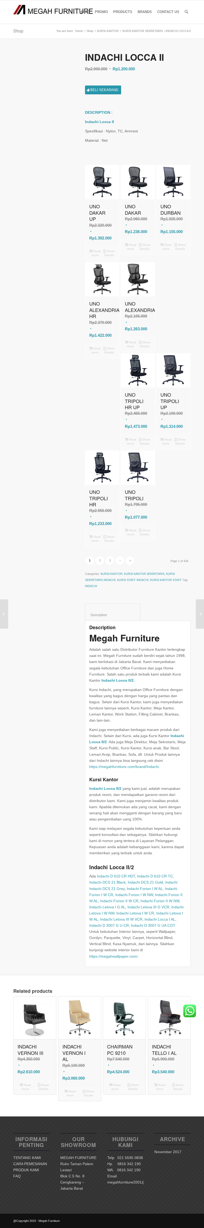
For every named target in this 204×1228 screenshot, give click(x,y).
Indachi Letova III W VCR (121, 919)
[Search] (186, 12)
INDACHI (91, 586)
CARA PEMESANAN (30, 1164)
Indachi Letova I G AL (107, 907)
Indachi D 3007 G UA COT (153, 925)
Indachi (143, 876)
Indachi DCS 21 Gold (145, 882)
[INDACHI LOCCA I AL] (4, 614)
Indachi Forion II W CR (119, 901)
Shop (18, 31)
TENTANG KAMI (27, 1158)
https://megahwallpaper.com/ (113, 956)
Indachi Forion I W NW (134, 895)
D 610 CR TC (161, 876)
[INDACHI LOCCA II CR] (200, 614)
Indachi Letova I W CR (135, 913)
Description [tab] (113, 615)
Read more (96, 253)
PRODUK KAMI (26, 1170)
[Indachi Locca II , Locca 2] (42, 81)
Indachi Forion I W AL (145, 889)
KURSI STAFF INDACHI (132, 580)
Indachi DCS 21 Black (107, 882)
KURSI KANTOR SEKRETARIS (142, 30)
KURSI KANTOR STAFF (166, 580)
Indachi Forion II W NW (160, 901)
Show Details (109, 253)
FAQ (17, 1176)
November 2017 (167, 1152)
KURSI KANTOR (108, 30)
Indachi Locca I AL (159, 919)
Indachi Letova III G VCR (148, 907)
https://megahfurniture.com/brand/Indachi (124, 767)
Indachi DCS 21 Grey (107, 889)
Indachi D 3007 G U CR (109, 925)
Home (79, 30)
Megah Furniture (124, 637)
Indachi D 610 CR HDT (116, 876)
